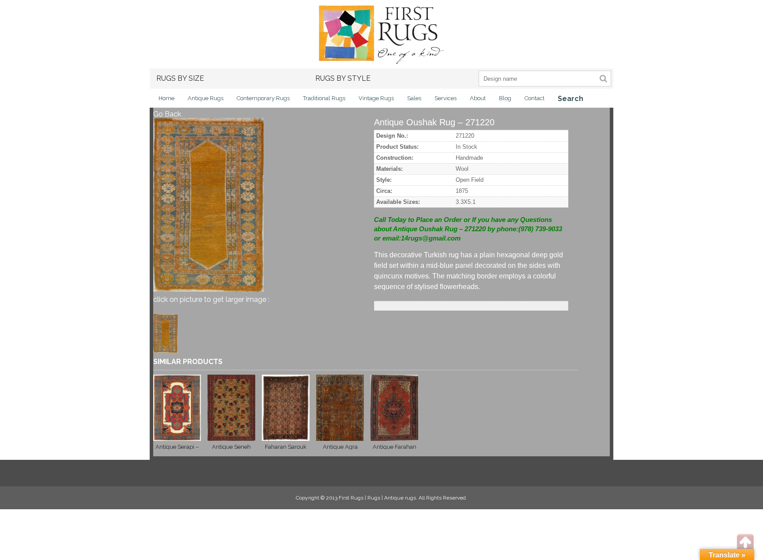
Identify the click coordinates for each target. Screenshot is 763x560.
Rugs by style (342, 78)
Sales (414, 98)
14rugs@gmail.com (431, 238)
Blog (505, 98)
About (478, 98)
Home (166, 98)
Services (445, 98)
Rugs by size (180, 78)
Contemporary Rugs (263, 98)
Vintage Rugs (376, 98)
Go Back (167, 114)
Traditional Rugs (324, 98)
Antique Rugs (205, 98)
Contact (534, 98)
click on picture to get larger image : (211, 299)
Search (570, 98)
